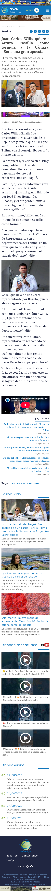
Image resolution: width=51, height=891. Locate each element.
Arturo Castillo (33, 483)
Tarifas (10, 860)
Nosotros (12, 855)
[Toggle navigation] (46, 10)
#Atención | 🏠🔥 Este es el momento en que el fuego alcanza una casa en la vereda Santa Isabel (24, 752)
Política (12, 27)
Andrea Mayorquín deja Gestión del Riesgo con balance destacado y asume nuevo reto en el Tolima (27, 427)
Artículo (22, 27)
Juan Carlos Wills (18, 483)
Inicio (3, 27)
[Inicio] (4, 10)
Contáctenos (30, 855)
